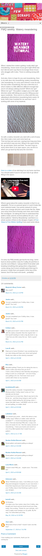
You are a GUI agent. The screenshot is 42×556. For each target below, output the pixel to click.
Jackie (8, 299)
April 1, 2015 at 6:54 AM (13, 380)
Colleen (8, 328)
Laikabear (9, 414)
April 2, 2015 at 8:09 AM (13, 472)
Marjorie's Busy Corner (13, 287)
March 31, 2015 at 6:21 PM (14, 342)
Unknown (9, 479)
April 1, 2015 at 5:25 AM (13, 358)
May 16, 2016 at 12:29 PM (14, 515)
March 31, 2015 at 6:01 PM (14, 321)
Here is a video (6, 170)
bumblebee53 (10, 387)
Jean (7, 522)
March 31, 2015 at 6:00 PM (14, 307)
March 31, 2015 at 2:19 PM (14, 293)
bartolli (8, 499)
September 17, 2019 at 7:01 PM (16, 529)
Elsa (7, 364)
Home (21, 546)
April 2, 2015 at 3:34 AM (13, 446)
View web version (21, 550)
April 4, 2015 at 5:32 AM (13, 493)
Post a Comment (8, 534)
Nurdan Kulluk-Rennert (14, 440)
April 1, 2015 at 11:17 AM (14, 434)
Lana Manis (10, 464)
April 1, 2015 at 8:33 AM (13, 407)
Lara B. (8, 348)
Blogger (24, 554)
